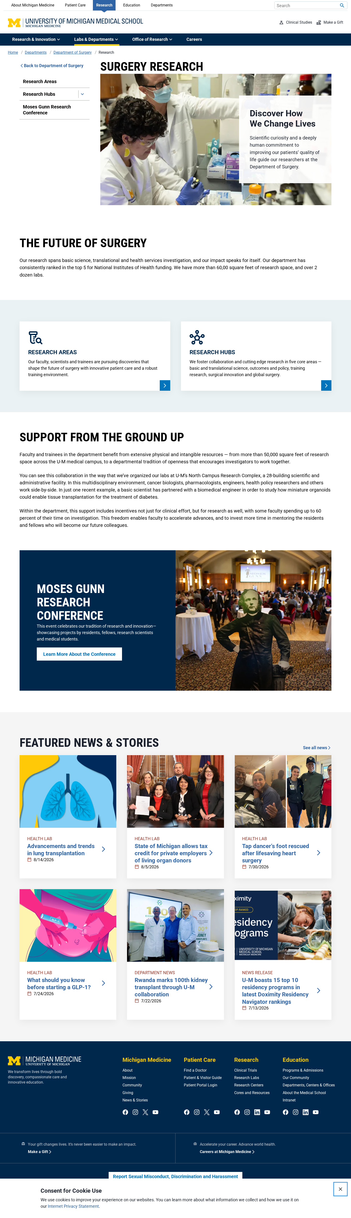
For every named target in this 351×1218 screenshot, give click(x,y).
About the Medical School (304, 1092)
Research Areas (40, 81)
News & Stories (135, 1100)
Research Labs (246, 1077)
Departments (162, 5)
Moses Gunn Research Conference (47, 110)
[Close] (340, 1189)
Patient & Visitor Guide (203, 1077)
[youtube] (155, 1112)
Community (132, 1085)
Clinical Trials (245, 1070)
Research (104, 5)
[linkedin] (257, 1112)
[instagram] (135, 1112)
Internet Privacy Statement (73, 1206)
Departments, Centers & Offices (309, 1085)
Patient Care (75, 5)
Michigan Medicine (146, 1060)
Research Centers (248, 1085)
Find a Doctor (195, 1070)
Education (131, 5)
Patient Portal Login (200, 1085)
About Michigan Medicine (32, 5)
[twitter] (145, 1112)
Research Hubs (39, 94)
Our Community (296, 1077)
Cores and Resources (252, 1092)
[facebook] (125, 1112)
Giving (127, 1092)
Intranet (289, 1100)
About (127, 1070)
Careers (194, 39)
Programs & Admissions (303, 1070)
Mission (129, 1077)
